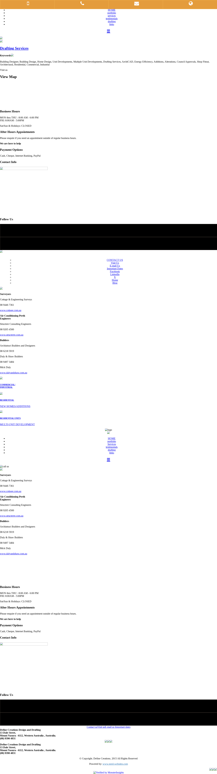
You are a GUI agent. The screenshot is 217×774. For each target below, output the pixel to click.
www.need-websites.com (115, 764)
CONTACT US (115, 260)
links (111, 24)
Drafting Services (14, 48)
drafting (112, 21)
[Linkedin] (108, 243)
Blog (114, 283)
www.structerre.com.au (11, 334)
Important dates (122, 727)
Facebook (115, 271)
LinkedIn (114, 274)
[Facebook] (108, 230)
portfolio (111, 12)
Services (112, 444)
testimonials (112, 18)
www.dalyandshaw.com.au (13, 372)
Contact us (92, 727)
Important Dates (115, 268)
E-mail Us (115, 265)
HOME (111, 10)
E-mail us (110, 727)
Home (115, 280)
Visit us (101, 727)
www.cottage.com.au (10, 310)
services (112, 15)
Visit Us (115, 263)
